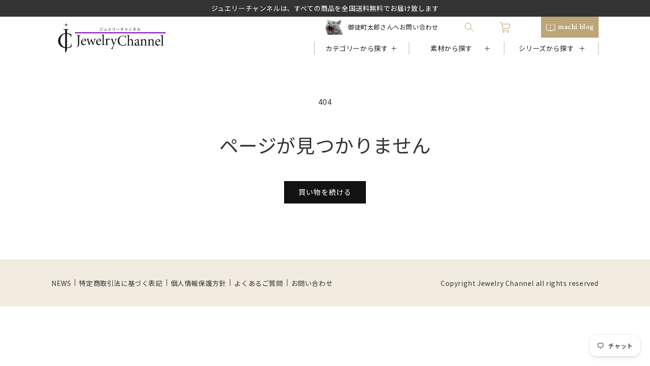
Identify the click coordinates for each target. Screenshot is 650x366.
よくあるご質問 (258, 283)
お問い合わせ (312, 283)
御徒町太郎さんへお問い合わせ (393, 26)
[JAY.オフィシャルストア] (111, 38)
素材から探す (452, 48)
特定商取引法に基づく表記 (120, 283)
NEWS (61, 283)
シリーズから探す (546, 48)
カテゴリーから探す (356, 48)
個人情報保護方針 (199, 283)
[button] (469, 27)
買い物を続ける (325, 192)
